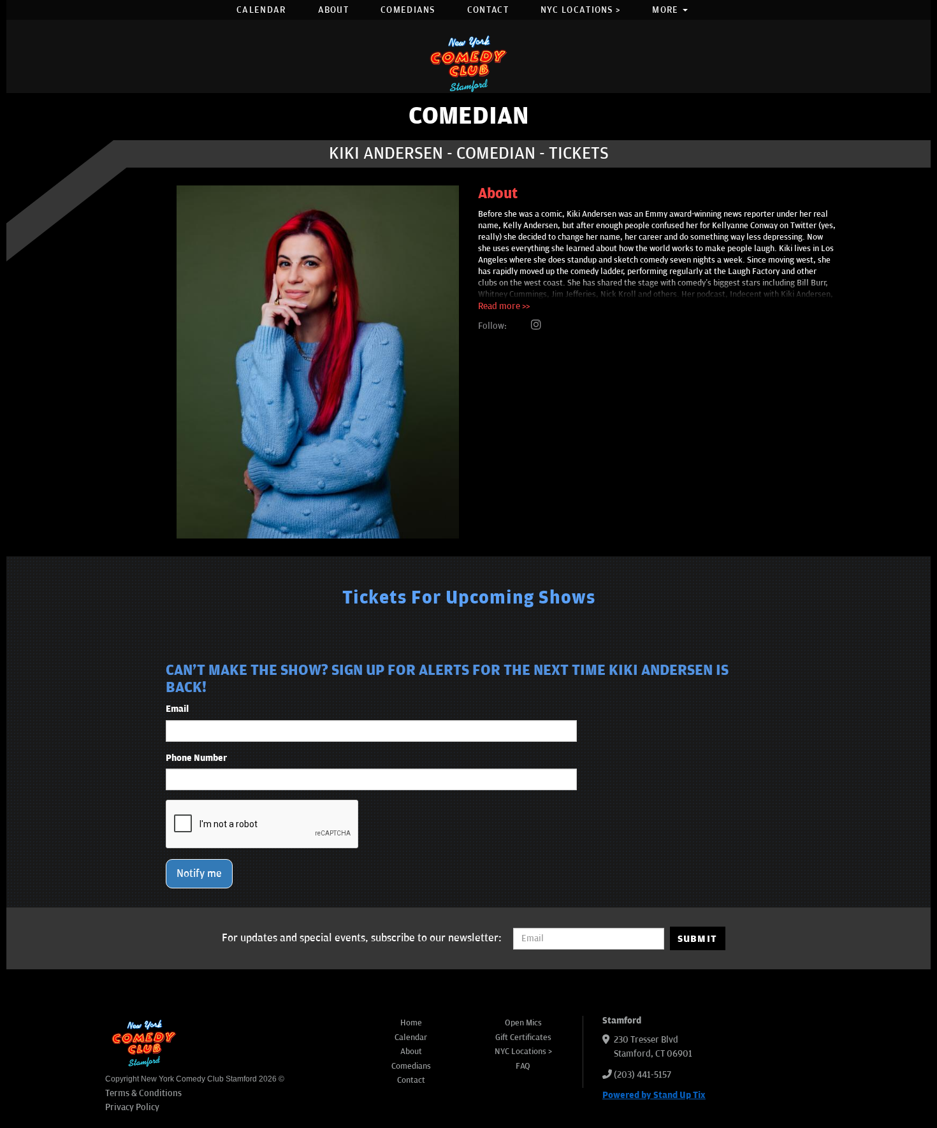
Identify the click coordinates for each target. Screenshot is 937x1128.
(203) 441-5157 (642, 1074)
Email (177, 709)
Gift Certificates (523, 1037)
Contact (488, 9)
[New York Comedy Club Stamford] (468, 63)
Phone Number (196, 758)
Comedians (408, 9)
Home (411, 1023)
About (333, 9)
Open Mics (523, 1023)
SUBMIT (698, 938)
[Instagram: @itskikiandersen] (536, 325)
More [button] (666, 9)
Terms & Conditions (143, 1093)
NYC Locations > (581, 9)
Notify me (199, 873)
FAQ (523, 1066)
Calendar (261, 9)
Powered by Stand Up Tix (654, 1095)
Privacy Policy (132, 1107)
